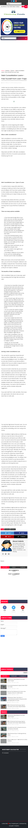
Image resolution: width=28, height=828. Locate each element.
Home (2, 70)
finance (12, 70)
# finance (13, 529)
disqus (13, 567)
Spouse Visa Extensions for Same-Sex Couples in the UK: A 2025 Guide (16, 692)
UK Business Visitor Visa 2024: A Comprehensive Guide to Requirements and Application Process (17, 699)
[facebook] (11, 1)
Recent (5, 676)
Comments (22, 676)
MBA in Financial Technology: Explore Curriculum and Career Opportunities (16, 705)
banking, (16, 82)
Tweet (9, 533)
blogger (5, 567)
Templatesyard (14, 823)
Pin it (9, 536)
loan (19, 6)
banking (7, 70)
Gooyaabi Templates (14, 825)
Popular (14, 676)
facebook (22, 567)
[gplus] (16, 1)
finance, (20, 82)
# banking (7, 529)
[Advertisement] (14, 55)
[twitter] (14, 1)
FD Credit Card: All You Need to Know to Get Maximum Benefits (16, 728)
